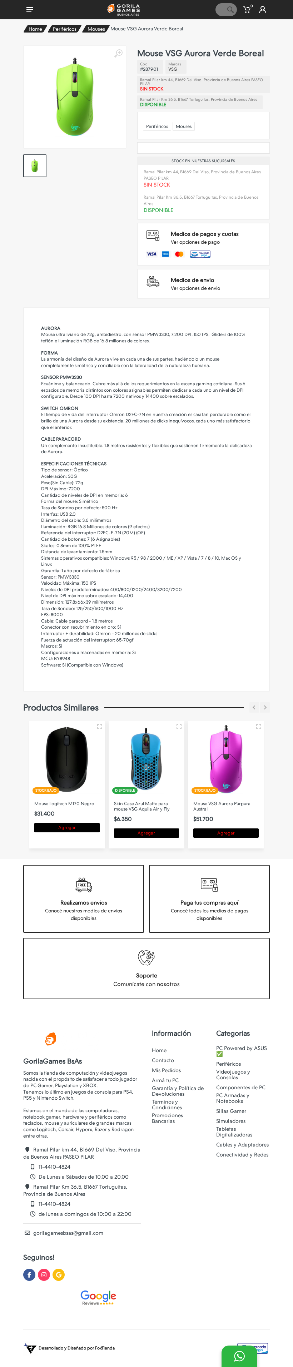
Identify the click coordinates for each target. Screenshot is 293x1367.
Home (35, 29)
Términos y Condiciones (167, 1104)
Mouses (96, 29)
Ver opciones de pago (195, 242)
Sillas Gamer (231, 1111)
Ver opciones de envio (195, 288)
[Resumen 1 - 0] (99, 726)
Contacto (163, 1060)
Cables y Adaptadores (242, 1145)
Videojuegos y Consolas (233, 1074)
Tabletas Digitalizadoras (234, 1132)
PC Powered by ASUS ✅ (241, 1051)
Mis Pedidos (166, 1070)
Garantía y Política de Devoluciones (178, 1091)
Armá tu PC (165, 1080)
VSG (172, 69)
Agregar (67, 827)
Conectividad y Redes (242, 1155)
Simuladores (230, 1121)
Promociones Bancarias (167, 1118)
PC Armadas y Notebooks (232, 1098)
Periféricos (64, 29)
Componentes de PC (240, 1087)
